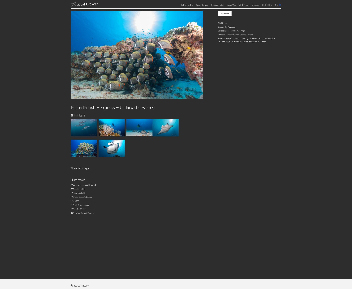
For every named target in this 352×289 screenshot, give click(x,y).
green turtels (252, 38)
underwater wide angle (257, 41)
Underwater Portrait (217, 5)
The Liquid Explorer (187, 5)
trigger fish (230, 41)
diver (236, 38)
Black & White (267, 5)
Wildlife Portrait (244, 5)
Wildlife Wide (231, 5)
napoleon (221, 41)
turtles (236, 41)
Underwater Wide (202, 5)
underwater (244, 41)
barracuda (230, 38)
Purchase (225, 13)
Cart (276, 5)
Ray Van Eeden (230, 27)
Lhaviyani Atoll (269, 38)
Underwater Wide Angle (236, 31)
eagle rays (243, 38)
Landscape (255, 5)
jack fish (260, 38)
